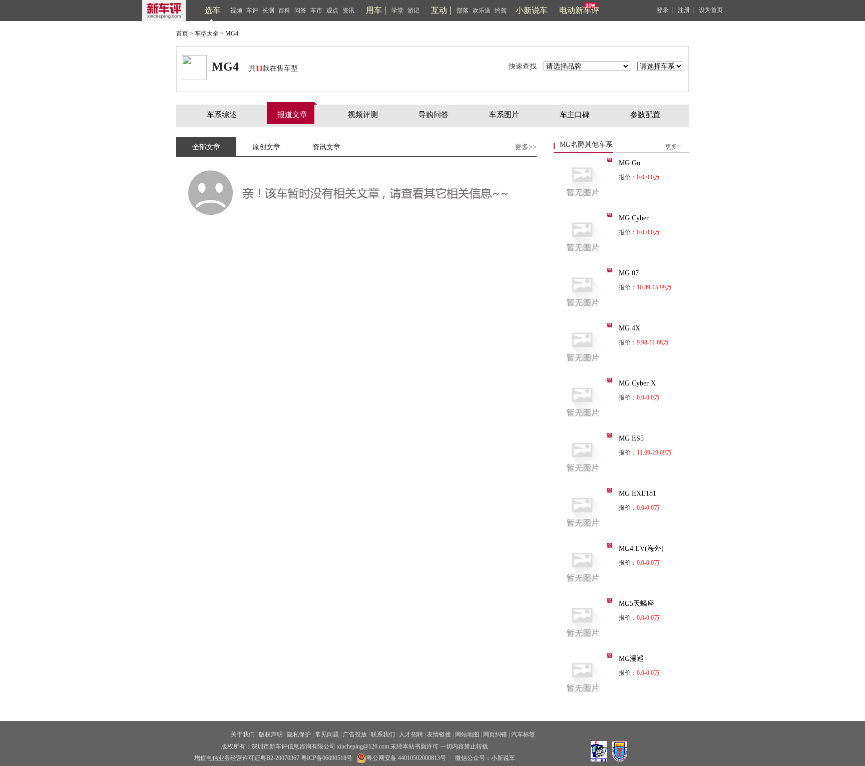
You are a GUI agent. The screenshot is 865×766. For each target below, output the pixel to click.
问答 (300, 10)
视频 (236, 10)
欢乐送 (482, 10)
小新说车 (532, 10)
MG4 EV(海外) (641, 548)
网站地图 (467, 734)
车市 (316, 10)
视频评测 (363, 115)
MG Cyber (634, 218)
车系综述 (222, 115)
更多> (673, 146)
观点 (332, 10)
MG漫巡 (631, 658)
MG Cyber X (637, 383)
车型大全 (207, 33)
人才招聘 (411, 734)
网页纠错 (495, 734)
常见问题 (327, 734)
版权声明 (271, 734)
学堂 (397, 10)
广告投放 (355, 734)
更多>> (526, 147)
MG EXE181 (637, 493)
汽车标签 (523, 734)
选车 (213, 10)
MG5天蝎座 (636, 603)
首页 (182, 33)
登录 (663, 10)
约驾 (501, 10)
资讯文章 (326, 147)
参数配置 (645, 115)
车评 (252, 10)
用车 (374, 10)
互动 (439, 10)
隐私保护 (299, 734)
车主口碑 (575, 115)
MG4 (231, 33)
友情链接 (439, 734)
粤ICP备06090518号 (326, 757)
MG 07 (629, 273)
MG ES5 (631, 438)
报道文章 (292, 115)
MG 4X (629, 328)
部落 (463, 10)
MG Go (629, 163)
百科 (284, 10)
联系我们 (383, 734)
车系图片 (504, 115)
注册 (684, 10)
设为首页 (711, 10)
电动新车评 (579, 10)
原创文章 (266, 147)
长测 (268, 10)
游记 (413, 10)
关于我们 (243, 734)
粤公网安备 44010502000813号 (406, 757)
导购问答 (433, 115)
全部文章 (206, 147)
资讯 (348, 10)
